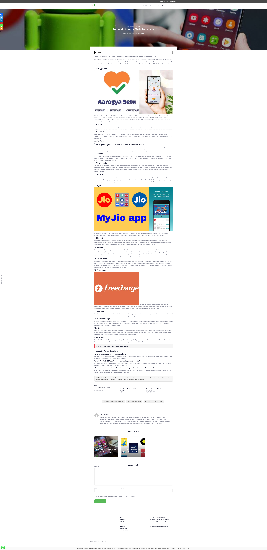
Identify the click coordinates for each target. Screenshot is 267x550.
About (121, 517)
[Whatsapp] (1, 25)
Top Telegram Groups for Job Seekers (159, 519)
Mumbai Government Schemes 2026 (159, 524)
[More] (1, 28)
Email (122, 488)
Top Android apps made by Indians (114, 401)
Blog (159, 5)
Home (139, 5)
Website (149, 488)
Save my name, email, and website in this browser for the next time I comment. (116, 496)
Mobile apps (138, 26)
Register (164, 5)
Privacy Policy (123, 528)
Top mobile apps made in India (153, 401)
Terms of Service (124, 530)
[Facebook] (1, 14)
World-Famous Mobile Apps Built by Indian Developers (116, 346)
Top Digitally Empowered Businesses (159, 526)
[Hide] (0, 31)
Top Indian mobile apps (134, 401)
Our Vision (145, 5)
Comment (96, 466)
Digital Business (130, 26)
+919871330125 (173, 1)
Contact (122, 524)
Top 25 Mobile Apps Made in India (102, 387)
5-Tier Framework (124, 521)
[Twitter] (1, 17)
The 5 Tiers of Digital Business (157, 517)
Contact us (152, 5)
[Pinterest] (1, 23)
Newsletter (122, 526)
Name (95, 488)
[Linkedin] (1, 20)
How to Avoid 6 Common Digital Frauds (159, 521)
